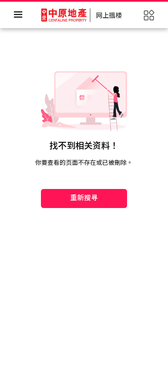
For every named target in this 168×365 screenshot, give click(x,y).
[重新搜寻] (84, 171)
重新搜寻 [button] (84, 198)
